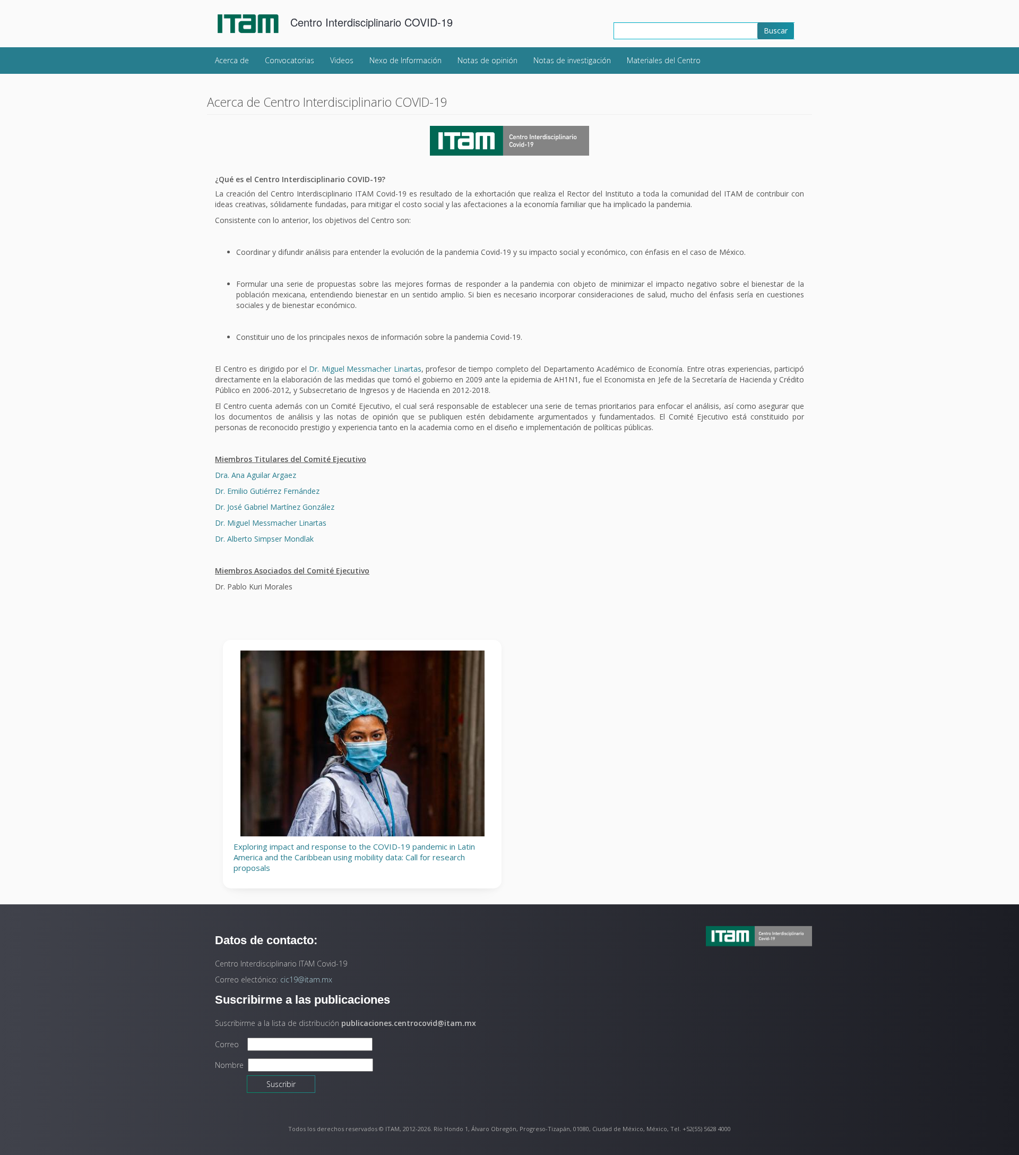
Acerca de (232, 60)
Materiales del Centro (664, 60)
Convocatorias (289, 60)
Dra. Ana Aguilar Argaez (256, 475)
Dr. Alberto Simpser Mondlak (264, 539)
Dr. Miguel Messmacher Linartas (365, 369)
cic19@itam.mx (306, 979)
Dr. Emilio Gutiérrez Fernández (267, 491)
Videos (341, 60)
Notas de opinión (487, 60)
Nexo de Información (405, 60)
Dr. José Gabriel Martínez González (274, 507)
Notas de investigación (572, 60)
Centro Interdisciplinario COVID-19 (371, 22)
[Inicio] (252, 23)
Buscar (776, 30)
